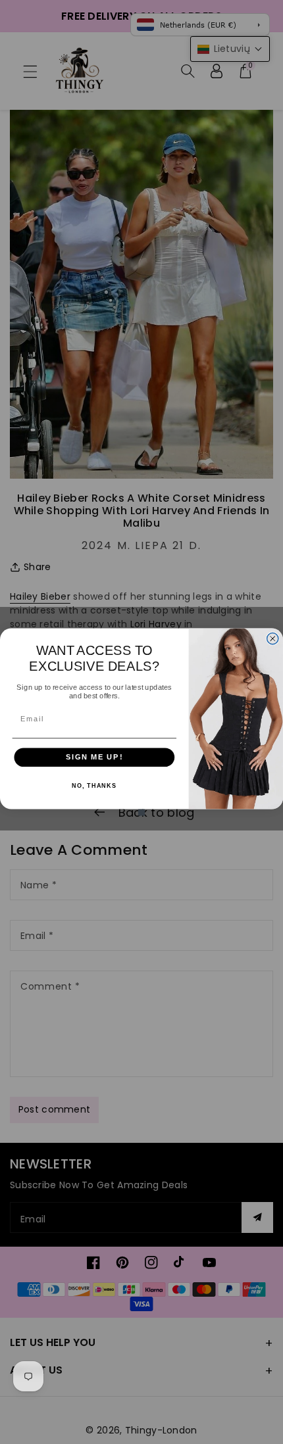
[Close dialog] (272, 638)
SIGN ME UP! (94, 757)
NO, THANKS (94, 785)
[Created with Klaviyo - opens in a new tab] (141, 812)
